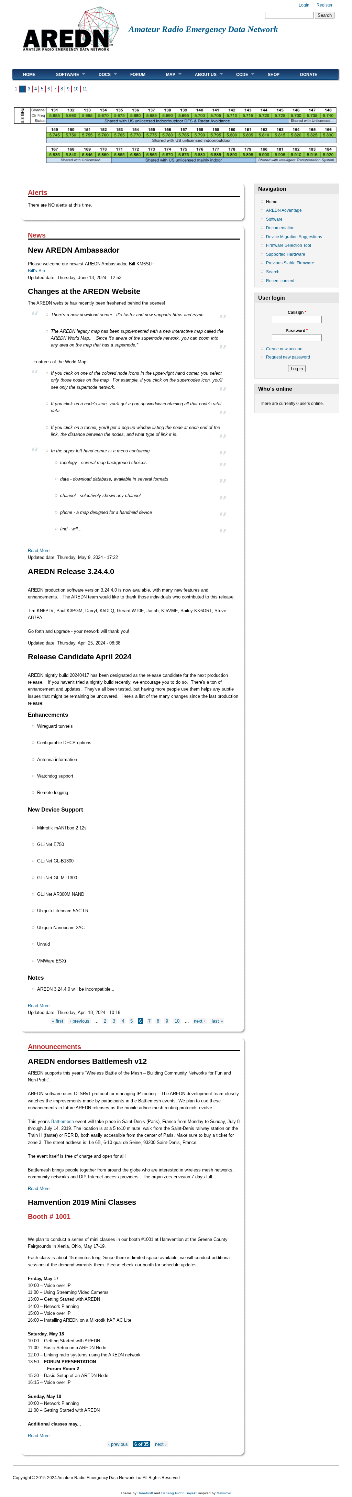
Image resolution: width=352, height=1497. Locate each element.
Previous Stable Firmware (290, 263)
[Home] (70, 53)
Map (165, 74)
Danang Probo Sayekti (179, 1493)
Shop (273, 74)
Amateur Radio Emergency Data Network (203, 29)
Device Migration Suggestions (294, 236)
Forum (137, 74)
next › (199, 1021)
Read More (39, 550)
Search (272, 271)
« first (57, 1021)
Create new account (285, 348)
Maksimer (224, 1493)
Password (297, 330)
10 (76, 88)
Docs (99, 74)
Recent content (280, 280)
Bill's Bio (36, 270)
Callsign (297, 312)
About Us (201, 74)
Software (62, 74)
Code (237, 74)
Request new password (288, 357)
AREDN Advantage (284, 210)
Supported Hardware (285, 254)
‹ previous (79, 1021)
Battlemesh (62, 1121)
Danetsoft (145, 1493)
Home (29, 74)
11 (84, 88)
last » (217, 1021)
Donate (308, 74)
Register (324, 5)
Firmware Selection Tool (288, 245)
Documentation (280, 227)
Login (304, 5)
